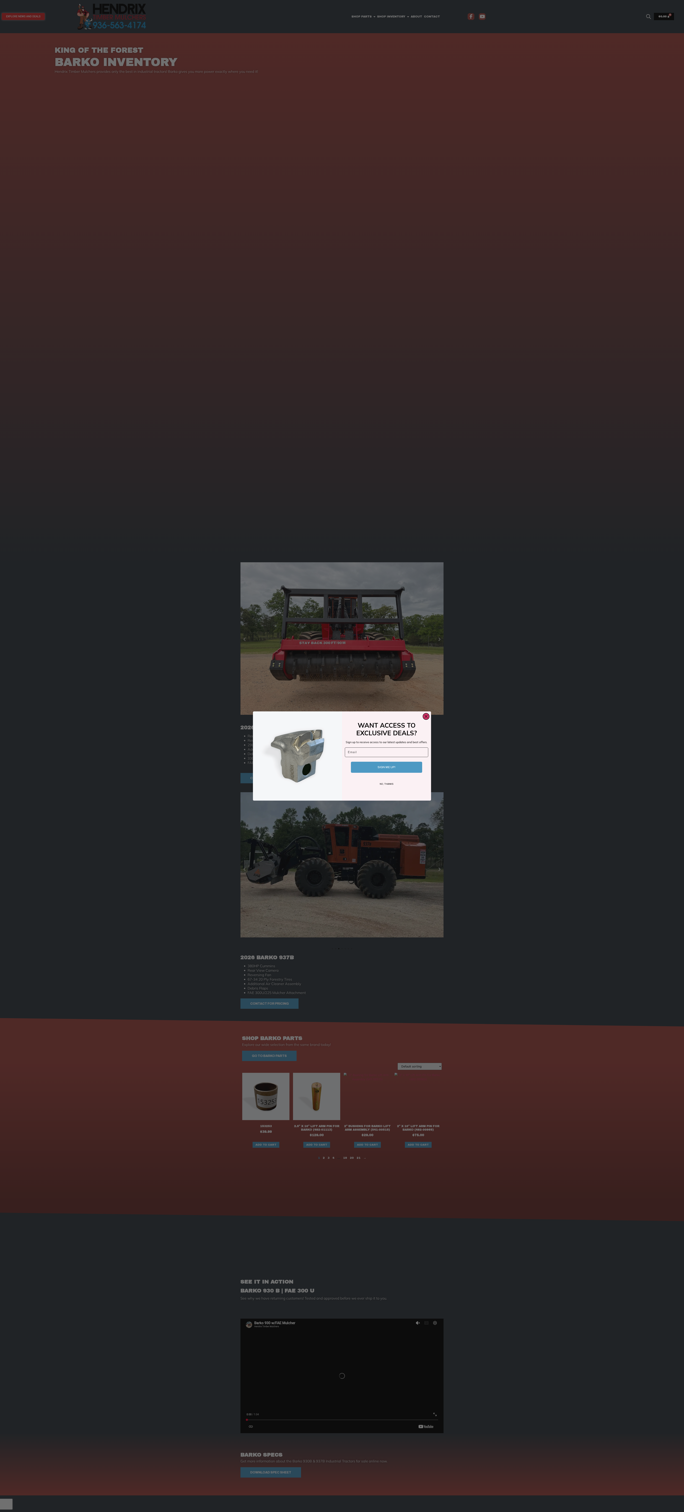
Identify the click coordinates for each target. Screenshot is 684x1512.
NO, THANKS (386, 784)
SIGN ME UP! (386, 767)
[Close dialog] (426, 716)
